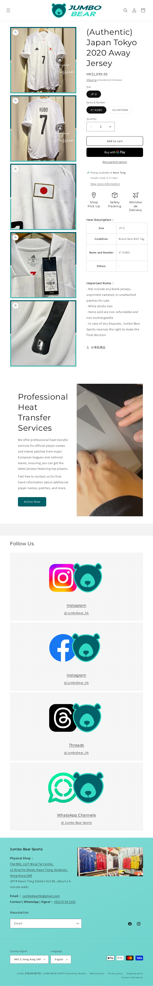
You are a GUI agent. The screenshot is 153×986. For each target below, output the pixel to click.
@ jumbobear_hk (76, 613)
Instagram (76, 605)
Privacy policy (115, 973)
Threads (76, 745)
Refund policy (97, 973)
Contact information (132, 977)
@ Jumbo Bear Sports (76, 823)
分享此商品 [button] (98, 347)
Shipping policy (135, 973)
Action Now (32, 501)
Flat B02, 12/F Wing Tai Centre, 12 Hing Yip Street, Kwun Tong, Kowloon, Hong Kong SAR (39, 870)
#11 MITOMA (122, 111)
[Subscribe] (77, 923)
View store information (105, 184)
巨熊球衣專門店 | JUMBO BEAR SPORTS (45, 973)
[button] (8, 10)
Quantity (91, 119)
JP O (94, 94)
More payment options (115, 161)
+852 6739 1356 (65, 902)
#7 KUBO (96, 110)
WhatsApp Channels (76, 815)
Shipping (91, 79)
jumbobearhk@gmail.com (41, 896)
